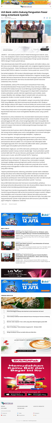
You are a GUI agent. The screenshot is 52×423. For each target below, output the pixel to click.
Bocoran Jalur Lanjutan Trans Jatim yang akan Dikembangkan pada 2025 (27, 321)
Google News (22, 415)
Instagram (37, 413)
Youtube (4, 415)
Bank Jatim (4, 204)
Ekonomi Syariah (13, 204)
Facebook (4, 413)
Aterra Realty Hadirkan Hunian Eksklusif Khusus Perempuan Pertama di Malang (28, 316)
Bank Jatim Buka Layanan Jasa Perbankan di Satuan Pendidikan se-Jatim (32, 244)
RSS (35, 415)
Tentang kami (20, 408)
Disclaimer (4, 408)
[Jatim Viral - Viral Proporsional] (26, 6)
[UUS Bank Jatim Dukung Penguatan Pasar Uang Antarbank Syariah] (26, 31)
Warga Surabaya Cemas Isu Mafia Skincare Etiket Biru (21, 332)
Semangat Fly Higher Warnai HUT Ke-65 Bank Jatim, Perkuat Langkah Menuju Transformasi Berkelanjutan (32, 232)
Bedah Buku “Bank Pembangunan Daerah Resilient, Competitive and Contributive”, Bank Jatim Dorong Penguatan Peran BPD (32, 256)
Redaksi (3, 406)
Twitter (20, 413)
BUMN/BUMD (18, 230)
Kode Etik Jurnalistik (38, 406)
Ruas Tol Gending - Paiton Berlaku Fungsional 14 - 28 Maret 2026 (24, 327)
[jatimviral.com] (2, 18)
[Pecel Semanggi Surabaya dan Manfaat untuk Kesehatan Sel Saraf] (26, 303)
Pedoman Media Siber (22, 406)
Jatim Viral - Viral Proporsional (29, 420)
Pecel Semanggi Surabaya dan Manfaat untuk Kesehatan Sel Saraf (25, 311)
